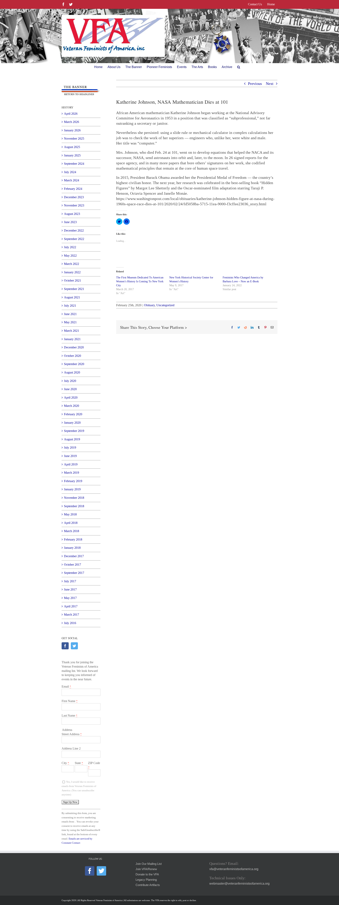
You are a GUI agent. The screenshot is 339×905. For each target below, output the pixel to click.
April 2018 (70, 522)
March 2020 (71, 405)
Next (269, 83)
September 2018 (74, 506)
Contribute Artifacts (148, 885)
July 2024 (70, 172)
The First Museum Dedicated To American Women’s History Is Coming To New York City (139, 281)
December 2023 (74, 197)
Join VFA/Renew (146, 869)
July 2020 (70, 381)
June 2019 (70, 456)
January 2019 (72, 489)
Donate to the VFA (147, 874)
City (65, 763)
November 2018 (74, 497)
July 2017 (70, 581)
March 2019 (71, 472)
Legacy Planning (146, 879)
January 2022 (72, 272)
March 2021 (71, 330)
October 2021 (72, 280)
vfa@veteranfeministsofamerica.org (233, 869)
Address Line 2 (71, 748)
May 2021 (70, 322)
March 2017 (71, 614)
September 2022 (74, 239)
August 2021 (72, 297)
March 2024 (71, 180)
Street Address (72, 734)
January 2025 (72, 155)
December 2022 (74, 230)
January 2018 (72, 547)
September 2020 (74, 364)
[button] (238, 67)
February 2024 (73, 188)
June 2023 (70, 222)
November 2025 (74, 138)
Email (66, 686)
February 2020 (73, 414)
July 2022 (70, 247)
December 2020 (74, 347)
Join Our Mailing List (149, 863)
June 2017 (70, 589)
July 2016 (70, 623)
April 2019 (70, 464)
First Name (69, 701)
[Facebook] (65, 645)
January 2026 (72, 130)
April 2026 (70, 113)
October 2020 (72, 355)
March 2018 (71, 531)
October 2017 (72, 564)
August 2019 (72, 439)
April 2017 (70, 606)
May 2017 (70, 598)
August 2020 (72, 372)
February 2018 (73, 539)
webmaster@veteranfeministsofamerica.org (239, 883)
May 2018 (70, 514)
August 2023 (72, 213)
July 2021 (70, 305)
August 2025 (72, 147)
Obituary (149, 305)
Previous (255, 83)
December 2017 (74, 556)
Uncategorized (165, 305)
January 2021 (72, 339)
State (79, 763)
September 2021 (74, 289)
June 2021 (70, 314)
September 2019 (74, 431)
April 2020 (70, 397)
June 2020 (70, 389)
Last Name (69, 715)
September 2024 (74, 163)
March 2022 (71, 263)
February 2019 (73, 481)
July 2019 (70, 447)
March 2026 (71, 122)
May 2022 (70, 255)
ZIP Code (94, 765)
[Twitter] (74, 645)
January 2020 (72, 422)
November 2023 (74, 205)
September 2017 (74, 572)
